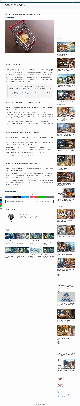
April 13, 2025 (32, 95)
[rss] (73, 2)
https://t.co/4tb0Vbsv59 (16, 93)
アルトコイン (12, 17)
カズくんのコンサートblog (62, 395)
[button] (9, 197)
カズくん (11, 221)
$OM (14, 86)
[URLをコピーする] (50, 197)
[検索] (74, 2)
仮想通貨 (7, 17)
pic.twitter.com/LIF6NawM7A (27, 93)
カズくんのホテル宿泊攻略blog (15, 5)
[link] (19, 220)
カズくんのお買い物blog (61, 396)
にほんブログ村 (60, 386)
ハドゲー (59, 392)
